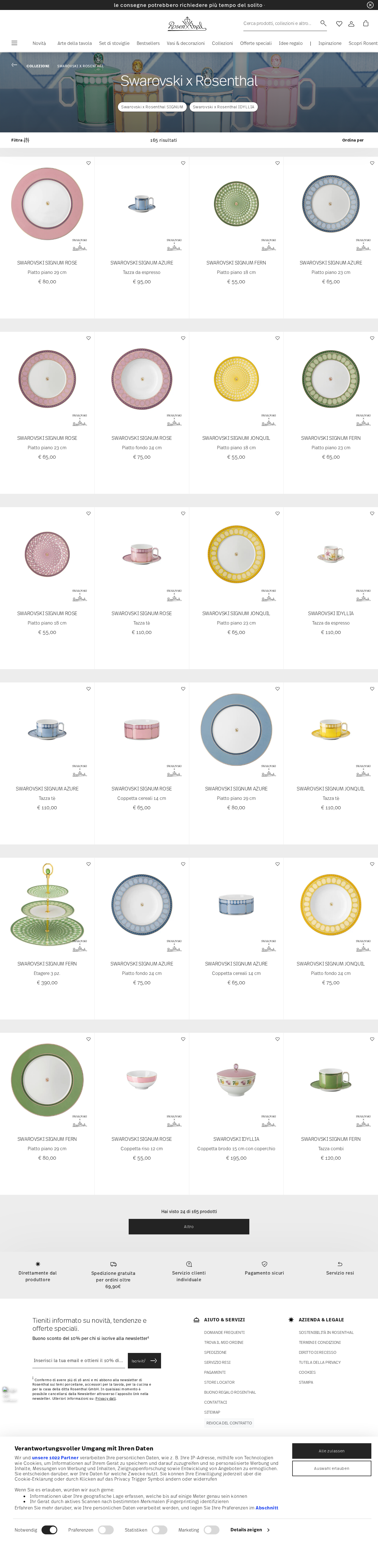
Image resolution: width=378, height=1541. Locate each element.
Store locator (219, 1382)
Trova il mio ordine (224, 1342)
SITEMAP (212, 1412)
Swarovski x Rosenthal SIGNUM (152, 106)
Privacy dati (105, 1398)
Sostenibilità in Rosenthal (326, 1332)
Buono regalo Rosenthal (230, 1392)
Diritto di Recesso (317, 1352)
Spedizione (215, 1352)
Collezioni (38, 66)
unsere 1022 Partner (55, 1458)
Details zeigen (246, 1530)
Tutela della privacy (320, 1362)
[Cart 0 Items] (364, 24)
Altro (189, 1226)
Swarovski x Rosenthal (80, 66)
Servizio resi (340, 1273)
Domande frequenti (224, 1332)
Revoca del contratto (229, 1423)
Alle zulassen (332, 1450)
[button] (37, 45)
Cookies (307, 1372)
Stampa (306, 1382)
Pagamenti (214, 1372)
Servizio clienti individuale (189, 1276)
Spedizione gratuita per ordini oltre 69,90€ (113, 1280)
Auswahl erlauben (331, 1468)
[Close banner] (370, 5)
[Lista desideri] (87, 166)
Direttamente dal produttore (38, 1276)
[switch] (106, 1529)
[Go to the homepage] (186, 24)
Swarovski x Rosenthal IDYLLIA (224, 106)
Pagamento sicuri (264, 1273)
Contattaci (215, 1402)
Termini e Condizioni (320, 1342)
